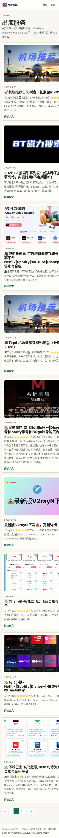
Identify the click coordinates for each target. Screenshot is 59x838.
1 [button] (16, 811)
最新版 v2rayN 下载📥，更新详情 (30, 525)
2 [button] (21, 811)
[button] (26, 811)
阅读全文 (9, 116)
